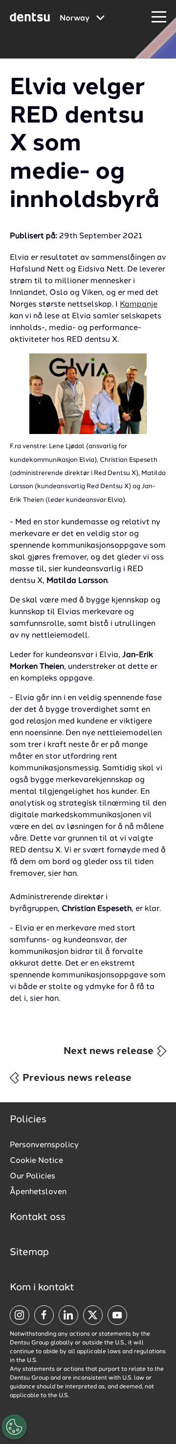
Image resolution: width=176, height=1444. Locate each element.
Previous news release (76, 1078)
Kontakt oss (38, 1217)
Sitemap (29, 1253)
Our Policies (32, 1176)
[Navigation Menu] (159, 17)
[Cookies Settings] (14, 1427)
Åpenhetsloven (38, 1192)
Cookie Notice (36, 1161)
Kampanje (138, 305)
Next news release (110, 1051)
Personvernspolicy (44, 1145)
